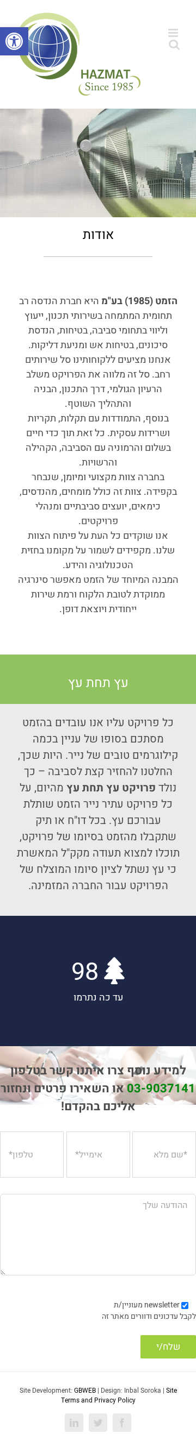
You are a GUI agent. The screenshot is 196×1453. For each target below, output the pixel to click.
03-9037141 (161, 1088)
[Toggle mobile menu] (174, 33)
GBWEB (85, 1390)
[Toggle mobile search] (174, 44)
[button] (14, 41)
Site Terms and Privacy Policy (119, 1395)
